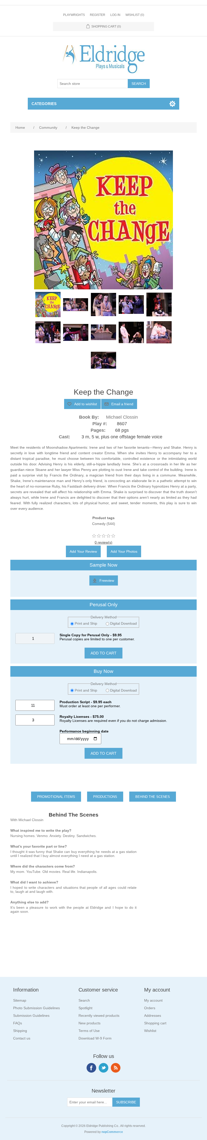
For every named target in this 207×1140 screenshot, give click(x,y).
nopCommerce (112, 1132)
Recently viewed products (99, 1016)
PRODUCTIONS (105, 797)
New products (89, 1023)
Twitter (103, 1068)
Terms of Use (89, 1031)
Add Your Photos (124, 551)
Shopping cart (155, 1023)
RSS (115, 1068)
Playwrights (74, 15)
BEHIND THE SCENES (152, 797)
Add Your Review (83, 551)
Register (97, 15)
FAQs (17, 1023)
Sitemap (19, 1000)
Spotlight (85, 1008)
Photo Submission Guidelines (36, 1008)
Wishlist (150, 1031)
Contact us (21, 1038)
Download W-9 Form (95, 1038)
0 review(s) (103, 542)
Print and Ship (86, 623)
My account (153, 1000)
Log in (115, 15)
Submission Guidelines (31, 1016)
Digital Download (123, 623)
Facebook (91, 1068)
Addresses (152, 1016)
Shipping (20, 1031)
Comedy (99, 524)
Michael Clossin (122, 417)
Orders (149, 1008)
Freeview (106, 580)
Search (84, 1000)
